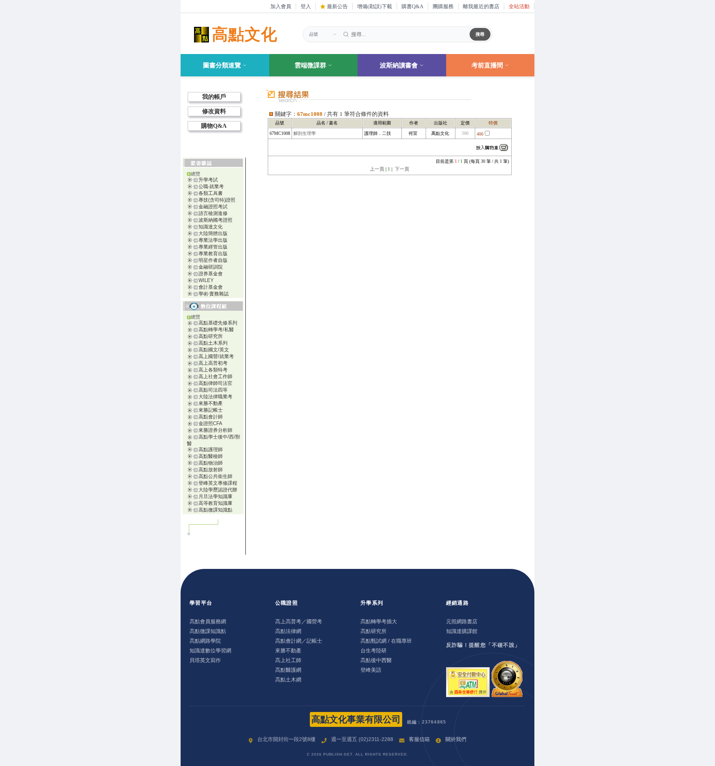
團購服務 (443, 6)
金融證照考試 (213, 206)
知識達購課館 (461, 631)
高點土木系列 (213, 343)
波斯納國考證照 (215, 220)
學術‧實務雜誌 (213, 294)
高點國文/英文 (213, 349)
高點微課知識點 (215, 510)
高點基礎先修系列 (217, 323)
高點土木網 (288, 680)
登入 (306, 6)
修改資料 (214, 111)
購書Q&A (412, 6)
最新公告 (336, 6)
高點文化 (244, 34)
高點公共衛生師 (215, 476)
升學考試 (208, 180)
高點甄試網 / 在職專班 (386, 641)
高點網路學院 (205, 641)
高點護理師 (210, 449)
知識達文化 (210, 227)
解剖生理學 (304, 133)
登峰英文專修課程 (217, 483)
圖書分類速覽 (222, 65)
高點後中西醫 (376, 660)
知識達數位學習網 (210, 650)
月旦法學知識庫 (215, 496)
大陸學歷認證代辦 (217, 490)
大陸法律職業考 (215, 396)
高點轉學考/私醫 (216, 329)
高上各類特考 (213, 370)
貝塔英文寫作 (205, 660)
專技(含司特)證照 (216, 200)
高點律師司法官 (215, 383)
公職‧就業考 (211, 186)
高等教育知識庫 (215, 503)
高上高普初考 (213, 363)
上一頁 (377, 169)
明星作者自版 (213, 260)
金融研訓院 (210, 267)
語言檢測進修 (213, 213)
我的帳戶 (214, 97)
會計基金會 (210, 287)
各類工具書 (210, 193)
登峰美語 (370, 670)
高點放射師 (210, 469)
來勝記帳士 (210, 410)
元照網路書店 (461, 621)
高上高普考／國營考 (298, 621)
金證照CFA (210, 423)
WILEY (206, 280)
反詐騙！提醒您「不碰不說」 (483, 645)
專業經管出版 (213, 247)
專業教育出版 (213, 253)
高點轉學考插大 (378, 621)
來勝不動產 (210, 403)
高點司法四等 (213, 390)
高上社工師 (288, 660)
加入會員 (280, 6)
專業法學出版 (213, 240)
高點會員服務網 (208, 621)
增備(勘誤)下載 (374, 6)
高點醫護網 (288, 670)
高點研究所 (210, 336)
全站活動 (519, 6)
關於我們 (455, 739)
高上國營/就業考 (216, 356)
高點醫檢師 (210, 456)
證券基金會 (210, 273)
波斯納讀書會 (399, 65)
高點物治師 (210, 463)
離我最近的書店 (481, 6)
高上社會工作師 (215, 376)
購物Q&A (214, 126)
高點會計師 (210, 417)
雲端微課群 (310, 65)
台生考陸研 (373, 650)
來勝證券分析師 (215, 430)
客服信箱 (419, 739)
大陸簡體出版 (213, 233)
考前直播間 (487, 65)
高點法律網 (288, 631)
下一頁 (402, 169)
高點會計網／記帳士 (298, 641)
